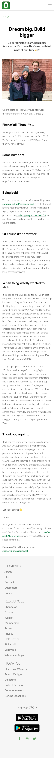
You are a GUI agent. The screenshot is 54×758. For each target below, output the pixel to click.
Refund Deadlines (15, 695)
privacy (8, 633)
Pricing (8, 593)
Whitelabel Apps (14, 655)
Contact (9, 582)
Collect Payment (14, 685)
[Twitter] (35, 739)
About (8, 571)
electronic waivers (15, 669)
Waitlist (9, 617)
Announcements (14, 690)
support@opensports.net (15, 550)
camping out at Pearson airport (18, 203)
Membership (12, 622)
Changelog (10, 606)
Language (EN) (25, 707)
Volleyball (10, 649)
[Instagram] (27, 739)
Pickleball (10, 644)
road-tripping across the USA (31, 215)
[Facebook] (19, 739)
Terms (8, 628)
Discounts (10, 679)
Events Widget (13, 674)
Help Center (11, 638)
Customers (10, 587)
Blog (5, 16)
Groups (8, 612)
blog (7, 577)
